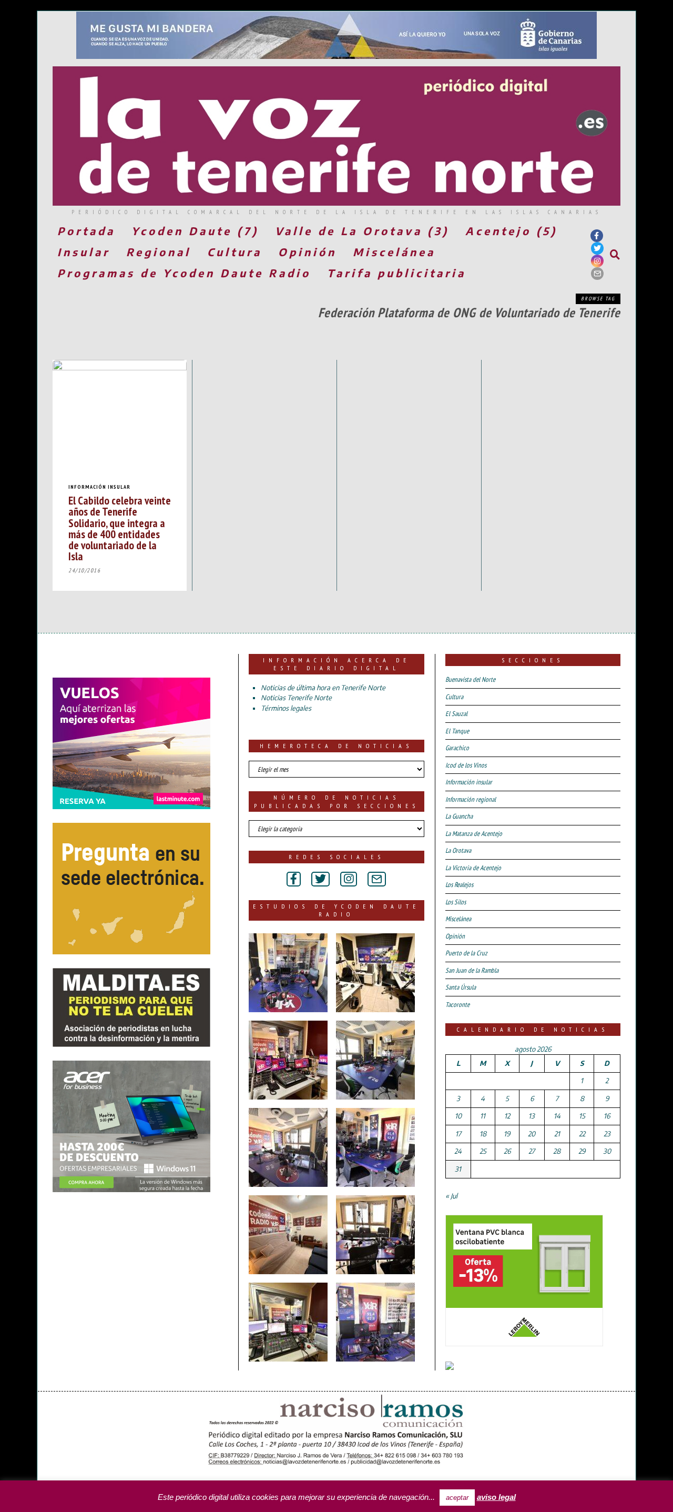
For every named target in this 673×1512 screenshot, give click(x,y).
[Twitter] (597, 248)
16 (607, 1116)
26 (507, 1151)
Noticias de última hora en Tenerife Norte (323, 687)
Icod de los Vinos (465, 765)
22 (582, 1134)
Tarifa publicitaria (396, 272)
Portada (86, 230)
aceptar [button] (457, 1497)
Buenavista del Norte (470, 679)
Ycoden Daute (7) (195, 230)
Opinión (307, 251)
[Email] (597, 273)
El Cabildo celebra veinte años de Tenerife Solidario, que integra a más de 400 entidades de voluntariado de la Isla (119, 528)
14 (557, 1116)
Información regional (470, 799)
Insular (83, 251)
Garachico (457, 747)
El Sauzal (456, 713)
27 (531, 1151)
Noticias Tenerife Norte (296, 697)
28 (556, 1151)
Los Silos (455, 902)
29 (581, 1151)
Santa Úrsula (460, 987)
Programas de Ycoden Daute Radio (184, 272)
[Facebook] (596, 235)
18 (483, 1134)
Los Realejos (459, 884)
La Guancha (459, 816)
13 (531, 1116)
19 (507, 1134)
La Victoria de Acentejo (473, 867)
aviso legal (496, 1497)
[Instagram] (597, 261)
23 (607, 1134)
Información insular (99, 486)
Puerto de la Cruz (466, 953)
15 (582, 1116)
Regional (158, 251)
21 (557, 1134)
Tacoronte (457, 1004)
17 (458, 1134)
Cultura (234, 251)
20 (531, 1134)
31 (458, 1169)
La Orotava (458, 850)
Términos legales (286, 708)
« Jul (451, 1196)
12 (507, 1116)
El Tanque (457, 731)
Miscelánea (394, 251)
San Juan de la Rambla (471, 970)
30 (607, 1151)
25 (483, 1151)
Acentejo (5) (511, 230)
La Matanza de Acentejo (473, 833)
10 (458, 1116)
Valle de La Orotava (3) (362, 230)
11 (482, 1116)
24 (458, 1151)
